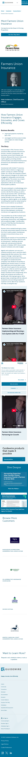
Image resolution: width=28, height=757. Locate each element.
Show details (21, 379)
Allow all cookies (14, 383)
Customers (8, 11)
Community (3, 686)
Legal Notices (4, 744)
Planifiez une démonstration (24, 2)
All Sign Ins (5, 718)
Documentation (4, 694)
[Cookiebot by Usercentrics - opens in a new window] (17, 363)
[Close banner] (26, 363)
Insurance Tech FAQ (5, 702)
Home (2, 11)
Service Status (4, 710)
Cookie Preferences (6, 747)
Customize (13, 388)
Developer (3, 692)
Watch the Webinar (13, 488)
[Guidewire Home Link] (11, 669)
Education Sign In (5, 723)
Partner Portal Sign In (5, 728)
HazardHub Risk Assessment (7, 707)
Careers (2, 684)
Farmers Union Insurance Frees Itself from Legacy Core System (12, 510)
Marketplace (3, 705)
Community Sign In (5, 721)
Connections (4, 689)
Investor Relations (5, 699)
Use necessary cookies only (14, 392)
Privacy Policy (5, 740)
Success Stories (17, 11)
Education (3, 697)
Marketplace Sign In (5, 726)
